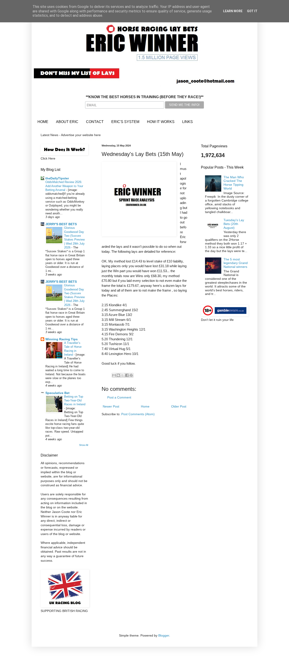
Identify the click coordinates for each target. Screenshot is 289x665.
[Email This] (114, 375)
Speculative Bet (57, 393)
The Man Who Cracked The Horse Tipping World (234, 182)
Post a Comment (119, 397)
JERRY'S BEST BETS (61, 224)
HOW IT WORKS (161, 122)
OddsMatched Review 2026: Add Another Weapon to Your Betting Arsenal (64, 186)
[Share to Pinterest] (131, 375)
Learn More (232, 11)
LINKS (187, 122)
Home (145, 406)
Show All (83, 445)
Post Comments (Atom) (138, 414)
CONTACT (95, 122)
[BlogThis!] (118, 375)
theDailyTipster (57, 178)
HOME (42, 122)
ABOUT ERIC (67, 122)
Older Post (178, 406)
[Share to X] (122, 375)
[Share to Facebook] (127, 375)
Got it (252, 11)
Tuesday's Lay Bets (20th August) (234, 223)
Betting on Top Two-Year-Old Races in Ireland (74, 400)
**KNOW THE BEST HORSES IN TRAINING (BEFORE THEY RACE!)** (144, 97)
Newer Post (111, 406)
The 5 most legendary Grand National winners (236, 263)
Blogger (163, 635)
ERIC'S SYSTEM (125, 122)
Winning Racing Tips (61, 339)
